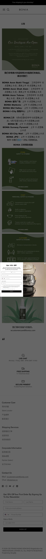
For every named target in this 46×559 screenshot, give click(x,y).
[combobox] (3, 278)
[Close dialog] (45, 263)
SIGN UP (11, 291)
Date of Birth (4, 281)
